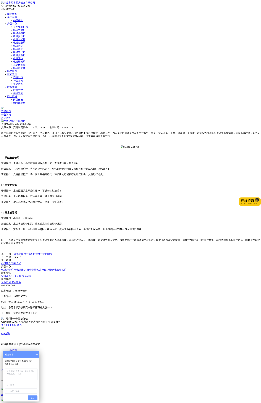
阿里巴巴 (18, 99)
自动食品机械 (20, 26)
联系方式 (18, 90)
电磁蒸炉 (18, 58)
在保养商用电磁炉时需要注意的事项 (33, 254)
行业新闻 (18, 80)
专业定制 (6, 282)
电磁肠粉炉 (19, 61)
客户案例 (16, 282)
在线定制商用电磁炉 (14, 121)
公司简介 (18, 20)
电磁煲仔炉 (19, 52)
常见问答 (18, 84)
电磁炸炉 (18, 49)
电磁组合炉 (19, 42)
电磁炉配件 (19, 68)
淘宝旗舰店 (19, 103)
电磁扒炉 (18, 46)
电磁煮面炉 (19, 55)
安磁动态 (18, 77)
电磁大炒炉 (19, 30)
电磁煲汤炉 (19, 36)
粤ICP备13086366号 (11, 325)
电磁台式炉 (19, 39)
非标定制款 (19, 65)
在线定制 (18, 93)
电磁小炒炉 (19, 33)
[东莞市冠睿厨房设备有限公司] (18, 2)
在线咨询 (12, 350)
